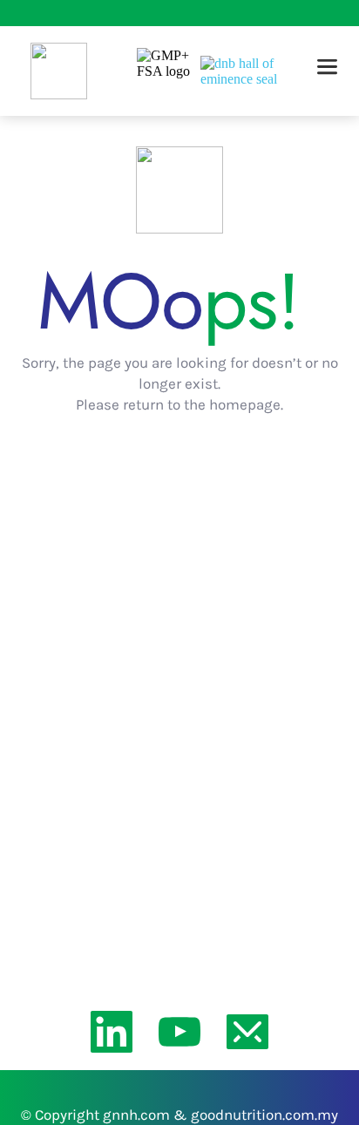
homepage (245, 404)
